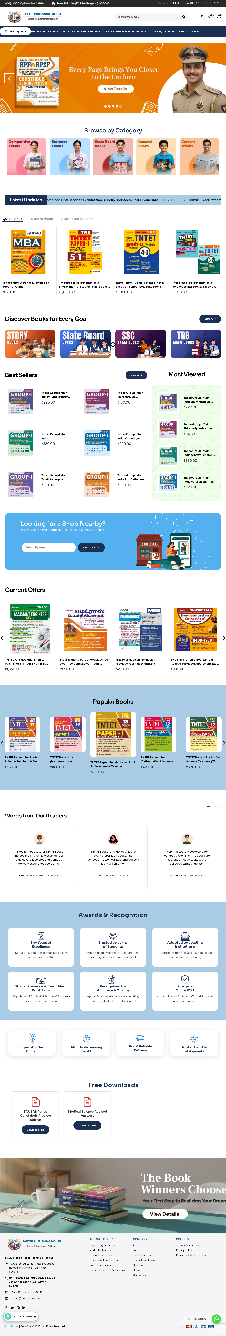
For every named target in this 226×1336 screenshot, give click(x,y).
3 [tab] (113, 106)
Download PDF (35, 1129)
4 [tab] (117, 106)
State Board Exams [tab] (77, 219)
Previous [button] (9, 78)
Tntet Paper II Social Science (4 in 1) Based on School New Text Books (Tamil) (140, 286)
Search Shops (91, 547)
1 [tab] (105, 106)
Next (114, 344)
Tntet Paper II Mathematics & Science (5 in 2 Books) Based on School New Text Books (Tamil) (193, 286)
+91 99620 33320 (211, 3)
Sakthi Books (11, 1326)
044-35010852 (190, 3)
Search (183, 17)
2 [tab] (109, 106)
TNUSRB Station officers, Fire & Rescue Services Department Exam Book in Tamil (139, 663)
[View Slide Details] (113, 78)
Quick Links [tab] (12, 219)
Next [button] (217, 78)
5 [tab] (120, 106)
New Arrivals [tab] (42, 219)
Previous (2, 638)
